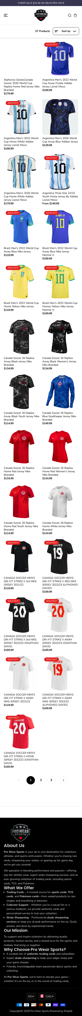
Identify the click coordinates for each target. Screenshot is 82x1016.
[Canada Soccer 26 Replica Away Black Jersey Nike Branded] (22, 337)
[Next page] (63, 780)
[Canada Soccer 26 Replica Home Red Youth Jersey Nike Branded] (22, 501)
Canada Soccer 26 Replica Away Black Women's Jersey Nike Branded (59, 361)
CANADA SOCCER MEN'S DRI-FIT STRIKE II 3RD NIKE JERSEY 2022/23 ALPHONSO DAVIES (60, 583)
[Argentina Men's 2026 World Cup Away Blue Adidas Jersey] (60, 117)
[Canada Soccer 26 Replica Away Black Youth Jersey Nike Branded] (22, 391)
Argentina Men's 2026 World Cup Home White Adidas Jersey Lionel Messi (21, 196)
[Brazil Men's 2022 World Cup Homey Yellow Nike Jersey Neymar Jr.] (60, 282)
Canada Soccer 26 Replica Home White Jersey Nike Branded (57, 526)
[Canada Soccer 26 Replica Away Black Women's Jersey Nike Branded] (60, 337)
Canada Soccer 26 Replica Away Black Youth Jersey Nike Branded (21, 416)
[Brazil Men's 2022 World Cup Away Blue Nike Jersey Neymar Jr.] (60, 227)
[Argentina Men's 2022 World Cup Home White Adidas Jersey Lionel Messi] (22, 117)
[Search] (69, 15)
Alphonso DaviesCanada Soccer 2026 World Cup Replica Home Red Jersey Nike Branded (21, 85)
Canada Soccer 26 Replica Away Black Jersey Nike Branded (19, 361)
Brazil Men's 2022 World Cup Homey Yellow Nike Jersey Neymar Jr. (59, 306)
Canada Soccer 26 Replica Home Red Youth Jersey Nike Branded (21, 526)
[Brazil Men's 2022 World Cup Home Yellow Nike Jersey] (22, 282)
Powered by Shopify (61, 1011)
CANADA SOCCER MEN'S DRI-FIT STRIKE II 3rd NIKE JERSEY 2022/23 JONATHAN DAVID (21, 641)
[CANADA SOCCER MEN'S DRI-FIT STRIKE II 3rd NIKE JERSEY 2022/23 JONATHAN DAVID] (22, 615)
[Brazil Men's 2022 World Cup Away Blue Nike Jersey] (22, 227)
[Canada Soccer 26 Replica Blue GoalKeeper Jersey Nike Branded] (60, 391)
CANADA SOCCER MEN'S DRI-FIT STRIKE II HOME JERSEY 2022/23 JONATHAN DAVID (21, 758)
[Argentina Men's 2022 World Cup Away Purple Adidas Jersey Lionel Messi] (60, 58)
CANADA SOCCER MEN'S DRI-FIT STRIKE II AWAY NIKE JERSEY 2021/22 (19, 698)
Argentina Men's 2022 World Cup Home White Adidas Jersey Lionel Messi (21, 142)
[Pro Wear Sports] (41, 15)
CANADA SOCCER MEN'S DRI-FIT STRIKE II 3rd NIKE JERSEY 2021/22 (20, 581)
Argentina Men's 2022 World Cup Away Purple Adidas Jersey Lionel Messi (59, 83)
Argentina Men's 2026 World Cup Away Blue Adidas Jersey (60, 140)
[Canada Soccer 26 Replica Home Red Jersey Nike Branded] (22, 446)
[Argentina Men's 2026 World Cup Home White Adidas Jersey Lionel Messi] (22, 172)
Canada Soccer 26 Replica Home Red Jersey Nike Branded (19, 471)
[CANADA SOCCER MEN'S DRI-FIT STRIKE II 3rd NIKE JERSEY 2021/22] (22, 556)
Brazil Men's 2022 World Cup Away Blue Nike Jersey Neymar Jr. (59, 252)
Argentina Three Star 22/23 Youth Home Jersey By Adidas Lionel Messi (60, 196)
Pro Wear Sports (40, 1011)
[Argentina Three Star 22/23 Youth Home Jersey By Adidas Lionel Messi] (60, 172)
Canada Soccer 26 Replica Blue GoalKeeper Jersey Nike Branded (59, 416)
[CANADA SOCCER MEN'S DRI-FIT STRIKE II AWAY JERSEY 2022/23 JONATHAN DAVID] (60, 615)
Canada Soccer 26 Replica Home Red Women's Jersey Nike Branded (58, 471)
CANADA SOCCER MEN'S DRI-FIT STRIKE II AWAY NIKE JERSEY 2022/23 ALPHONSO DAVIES (58, 700)
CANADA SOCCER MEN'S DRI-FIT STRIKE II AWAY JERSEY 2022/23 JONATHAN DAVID (59, 641)
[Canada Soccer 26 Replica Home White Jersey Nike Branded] (60, 501)
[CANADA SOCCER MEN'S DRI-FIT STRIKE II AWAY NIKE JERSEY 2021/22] (22, 673)
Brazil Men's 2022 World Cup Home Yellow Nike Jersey (21, 304)
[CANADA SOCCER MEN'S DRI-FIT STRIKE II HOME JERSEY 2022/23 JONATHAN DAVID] (22, 731)
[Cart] (75, 15)
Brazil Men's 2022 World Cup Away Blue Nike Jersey (21, 250)
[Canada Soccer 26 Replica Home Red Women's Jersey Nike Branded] (60, 446)
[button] (6, 15)
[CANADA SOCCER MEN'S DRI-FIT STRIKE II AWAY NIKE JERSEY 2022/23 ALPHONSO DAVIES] (60, 673)
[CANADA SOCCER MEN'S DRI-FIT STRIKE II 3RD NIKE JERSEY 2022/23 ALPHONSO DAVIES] (60, 556)
